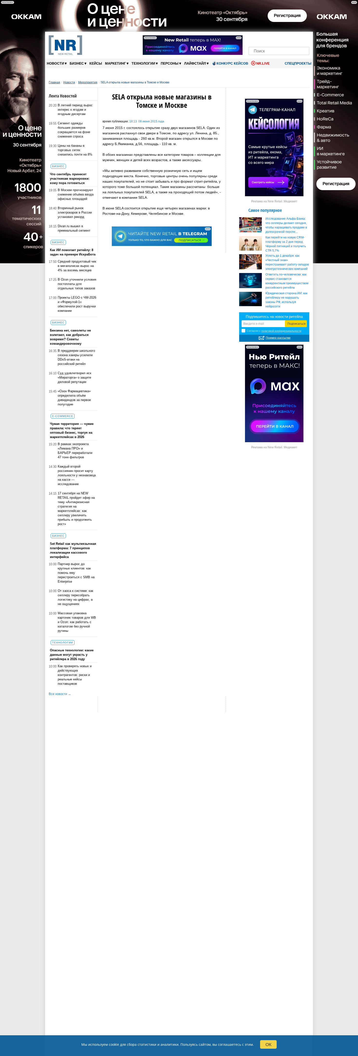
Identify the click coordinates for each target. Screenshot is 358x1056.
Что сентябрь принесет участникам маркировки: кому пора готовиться (69, 178)
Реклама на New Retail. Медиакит (274, 201)
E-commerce (62, 416)
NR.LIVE (263, 63)
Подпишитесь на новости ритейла (274, 316)
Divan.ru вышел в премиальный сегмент (74, 228)
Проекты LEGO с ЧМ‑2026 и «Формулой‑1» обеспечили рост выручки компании (77, 304)
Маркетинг (117, 63)
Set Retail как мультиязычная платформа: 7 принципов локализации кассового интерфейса (73, 550)
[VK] (262, 38)
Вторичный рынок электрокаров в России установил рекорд (75, 212)
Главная (54, 82)
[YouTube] (287, 38)
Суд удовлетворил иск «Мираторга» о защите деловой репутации (74, 377)
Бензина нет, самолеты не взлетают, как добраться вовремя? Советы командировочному (70, 337)
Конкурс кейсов (232, 63)
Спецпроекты (297, 63)
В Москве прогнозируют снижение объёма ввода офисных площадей (76, 194)
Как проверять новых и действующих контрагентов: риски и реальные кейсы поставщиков (75, 674)
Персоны (171, 63)
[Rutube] (296, 38)
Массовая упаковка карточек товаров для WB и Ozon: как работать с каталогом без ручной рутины (77, 622)
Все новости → (60, 694)
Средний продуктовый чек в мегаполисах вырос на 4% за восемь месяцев (77, 266)
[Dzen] (279, 38)
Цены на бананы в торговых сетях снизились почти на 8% (75, 150)
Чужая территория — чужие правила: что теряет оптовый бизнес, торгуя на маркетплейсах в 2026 (72, 430)
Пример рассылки (278, 338)
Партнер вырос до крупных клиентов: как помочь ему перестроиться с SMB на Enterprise (76, 572)
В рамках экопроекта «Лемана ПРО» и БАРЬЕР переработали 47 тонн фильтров (75, 450)
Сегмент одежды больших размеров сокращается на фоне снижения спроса (74, 129)
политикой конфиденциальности (281, 330)
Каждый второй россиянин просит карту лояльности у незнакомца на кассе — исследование (77, 475)
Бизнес (78, 63)
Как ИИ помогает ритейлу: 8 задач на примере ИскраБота (72, 252)
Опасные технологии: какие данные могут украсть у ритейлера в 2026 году (72, 654)
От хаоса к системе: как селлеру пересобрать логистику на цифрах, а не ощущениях (75, 597)
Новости (57, 63)
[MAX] (271, 38)
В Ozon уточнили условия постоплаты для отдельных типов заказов (77, 284)
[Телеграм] (254, 38)
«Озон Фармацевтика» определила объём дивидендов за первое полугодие (74, 397)
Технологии (145, 63)
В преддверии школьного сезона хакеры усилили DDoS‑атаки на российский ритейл (76, 357)
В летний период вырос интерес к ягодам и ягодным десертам (75, 109)
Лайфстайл (196, 63)
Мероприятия (87, 82)
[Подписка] (304, 38)
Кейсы (95, 63)
